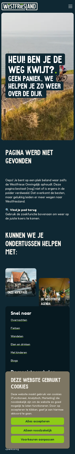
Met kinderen (19, 352)
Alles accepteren (37, 421)
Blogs (14, 360)
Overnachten (19, 320)
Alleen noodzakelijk (37, 430)
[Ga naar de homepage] (20, 6)
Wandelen (17, 336)
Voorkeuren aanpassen (37, 439)
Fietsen (15, 328)
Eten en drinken (20, 344)
